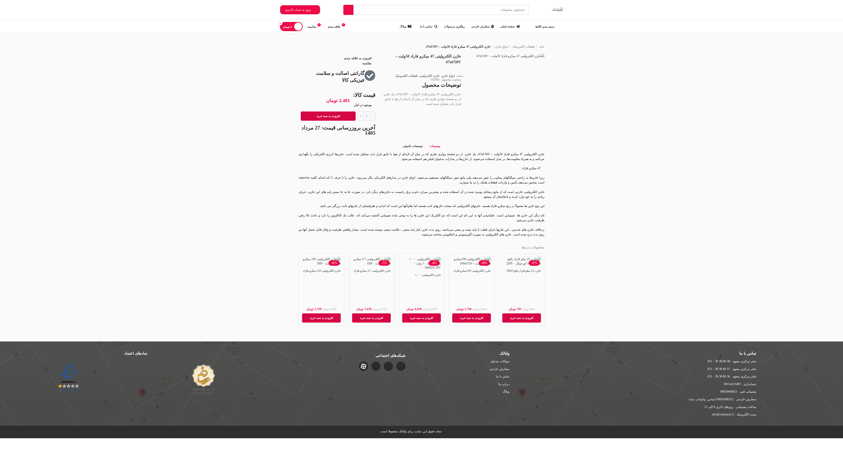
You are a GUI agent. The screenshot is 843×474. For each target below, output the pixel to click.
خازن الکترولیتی (429, 75)
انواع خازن (501, 46)
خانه (541, 46)
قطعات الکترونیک (523, 46)
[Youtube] (376, 366)
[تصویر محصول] (421, 264)
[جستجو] (348, 10)
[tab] (434, 146)
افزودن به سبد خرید (328, 116)
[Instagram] (400, 366)
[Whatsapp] (388, 366)
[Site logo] (557, 9)
